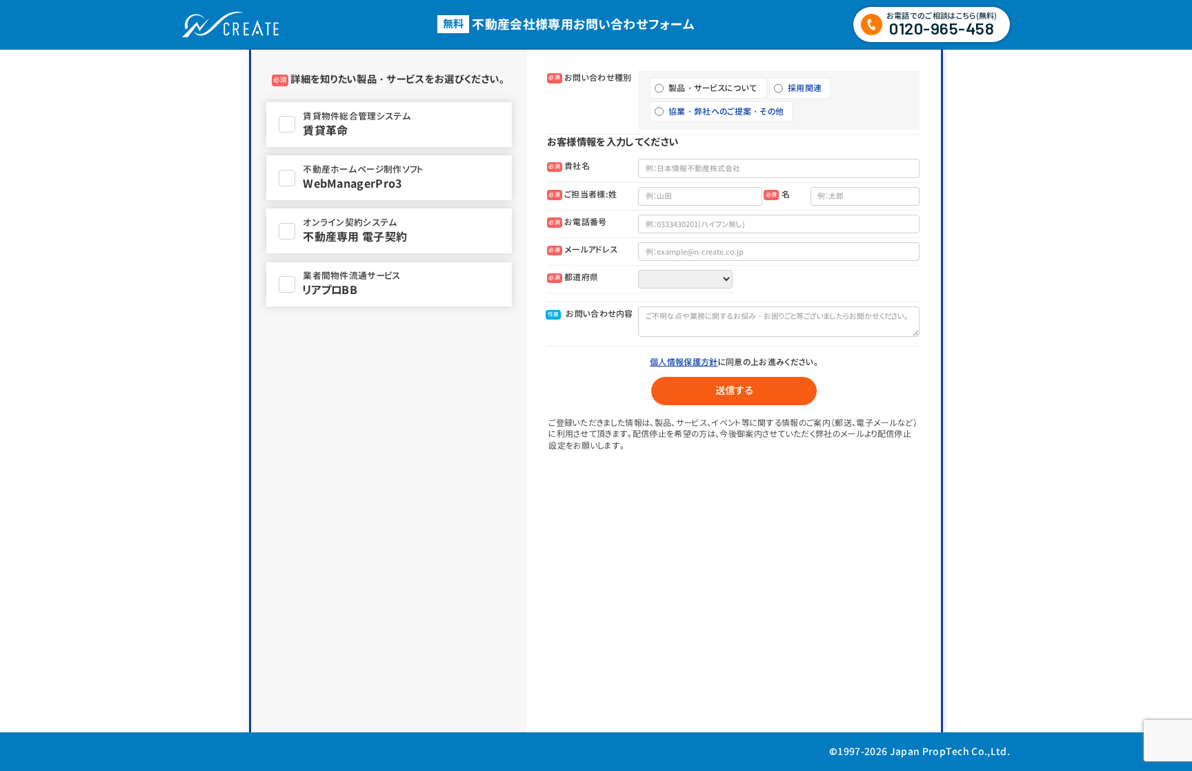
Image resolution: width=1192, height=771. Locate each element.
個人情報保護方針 (684, 362)
